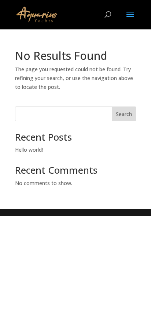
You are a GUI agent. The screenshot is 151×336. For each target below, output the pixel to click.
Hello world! (29, 149)
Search (124, 114)
